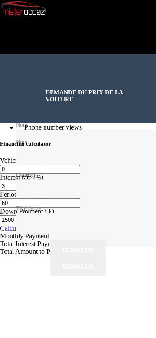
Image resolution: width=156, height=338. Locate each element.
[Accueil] (24, 14)
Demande (78, 250)
